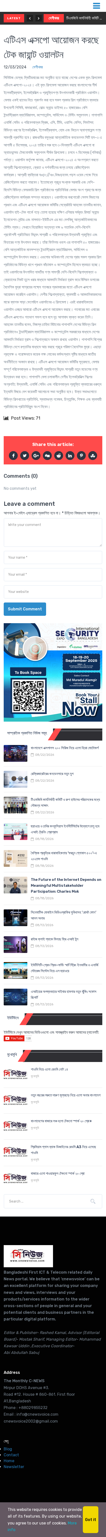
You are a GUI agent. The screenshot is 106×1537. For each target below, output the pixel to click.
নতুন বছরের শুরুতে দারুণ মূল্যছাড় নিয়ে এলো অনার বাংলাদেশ (66, 1095)
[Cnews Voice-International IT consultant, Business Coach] (28, 1256)
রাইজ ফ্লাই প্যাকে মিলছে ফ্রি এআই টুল (54, 939)
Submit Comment (25, 609)
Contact (11, 1455)
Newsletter (14, 1466)
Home (9, 1460)
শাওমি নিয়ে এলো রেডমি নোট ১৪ (49, 1069)
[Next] (38, 18)
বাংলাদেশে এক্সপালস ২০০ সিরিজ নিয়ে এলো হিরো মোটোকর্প (65, 748)
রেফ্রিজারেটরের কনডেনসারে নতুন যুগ (52, 774)
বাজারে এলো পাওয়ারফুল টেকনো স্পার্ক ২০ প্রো (58, 1173)
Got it (90, 1519)
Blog (8, 1449)
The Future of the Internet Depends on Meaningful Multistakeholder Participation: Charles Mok (66, 885)
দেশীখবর (54, 18)
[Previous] (30, 18)
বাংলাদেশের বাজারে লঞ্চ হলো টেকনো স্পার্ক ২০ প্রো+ (61, 1121)
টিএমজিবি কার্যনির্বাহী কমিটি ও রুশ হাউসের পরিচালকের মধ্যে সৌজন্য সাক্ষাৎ (84, 18)
